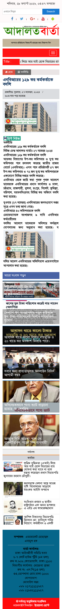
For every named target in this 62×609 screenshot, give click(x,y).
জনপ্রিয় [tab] (31, 457)
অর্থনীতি (24, 72)
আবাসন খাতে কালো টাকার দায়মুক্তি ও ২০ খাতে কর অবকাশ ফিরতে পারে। (29, 339)
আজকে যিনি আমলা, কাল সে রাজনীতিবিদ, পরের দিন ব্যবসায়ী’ (26, 441)
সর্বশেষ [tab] (31, 451)
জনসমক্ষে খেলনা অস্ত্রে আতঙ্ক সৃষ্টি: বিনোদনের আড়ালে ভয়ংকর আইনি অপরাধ (40, 487)
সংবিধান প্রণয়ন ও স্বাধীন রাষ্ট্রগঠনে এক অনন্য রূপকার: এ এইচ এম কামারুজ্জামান (40, 505)
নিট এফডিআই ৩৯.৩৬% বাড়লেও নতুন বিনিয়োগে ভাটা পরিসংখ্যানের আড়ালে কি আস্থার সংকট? (30, 290)
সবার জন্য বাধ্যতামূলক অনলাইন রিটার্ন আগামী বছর (29, 373)
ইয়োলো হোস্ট (42, 605)
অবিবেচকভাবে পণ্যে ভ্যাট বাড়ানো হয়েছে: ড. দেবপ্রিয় (26, 407)
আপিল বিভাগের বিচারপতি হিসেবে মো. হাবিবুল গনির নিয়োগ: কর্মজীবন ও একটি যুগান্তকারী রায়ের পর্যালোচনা (40, 521)
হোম (10, 72)
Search (51, 11)
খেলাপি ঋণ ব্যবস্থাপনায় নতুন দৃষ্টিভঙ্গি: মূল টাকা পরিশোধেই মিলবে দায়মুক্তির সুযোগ (29, 317)
